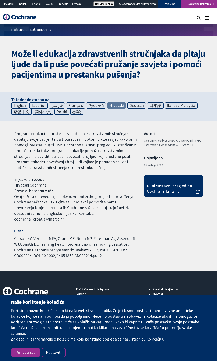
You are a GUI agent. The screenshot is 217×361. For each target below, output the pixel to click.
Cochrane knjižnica (199, 4)
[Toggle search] (199, 18)
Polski (62, 111)
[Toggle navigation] (207, 18)
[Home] (21, 17)
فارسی (49, 4)
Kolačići (153, 339)
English (22, 4)
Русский (77, 4)
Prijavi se (169, 4)
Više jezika (106, 4)
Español (36, 4)
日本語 (155, 105)
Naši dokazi (38, 29)
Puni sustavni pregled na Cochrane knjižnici (169, 188)
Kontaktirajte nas (166, 289)
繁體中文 (21, 111)
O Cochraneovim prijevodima (137, 4)
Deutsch (136, 105)
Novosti (158, 294)
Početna (17, 29)
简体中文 (43, 111)
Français (63, 4)
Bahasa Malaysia (181, 105)
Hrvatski (8, 4)
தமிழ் (76, 111)
